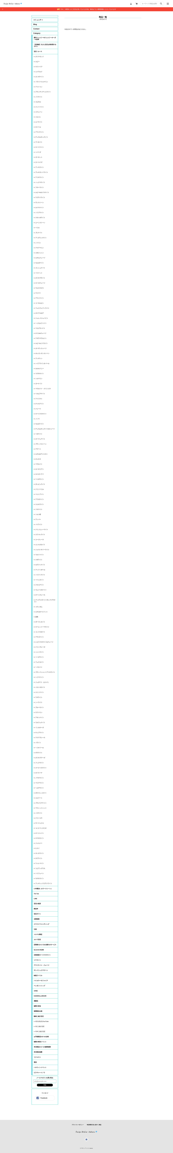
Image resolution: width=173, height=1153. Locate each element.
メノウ (37, 419)
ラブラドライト (40, 197)
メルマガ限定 (38, 934)
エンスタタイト (40, 544)
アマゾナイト (39, 132)
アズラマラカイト (41, 338)
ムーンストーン (40, 222)
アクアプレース (40, 737)
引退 (35, 929)
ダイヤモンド (39, 56)
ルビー (37, 61)
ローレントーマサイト (42, 627)
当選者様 (36, 919)
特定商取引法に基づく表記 (94, 1124)
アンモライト (39, 167)
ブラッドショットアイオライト (45, 672)
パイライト (38, 524)
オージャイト (39, 833)
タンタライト (39, 853)
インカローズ (39, 727)
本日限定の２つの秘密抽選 (42, 1047)
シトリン (38, 242)
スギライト (38, 559)
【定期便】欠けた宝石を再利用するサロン (45, 45)
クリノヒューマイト (41, 529)
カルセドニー (39, 368)
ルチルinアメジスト (41, 454)
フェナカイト (39, 662)
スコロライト (39, 504)
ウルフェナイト (40, 722)
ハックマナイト (40, 182)
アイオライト (39, 177)
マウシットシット (41, 808)
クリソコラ (38, 818)
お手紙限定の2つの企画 (41, 1036)
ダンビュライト (40, 484)
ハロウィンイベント (40, 1067)
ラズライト (38, 697)
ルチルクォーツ (40, 258)
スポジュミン (39, 253)
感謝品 (36, 1001)
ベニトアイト (39, 494)
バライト (38, 742)
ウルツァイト (39, 554)
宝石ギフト (37, 914)
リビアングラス (40, 868)
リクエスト (37, 1057)
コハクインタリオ (41, 828)
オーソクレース (40, 595)
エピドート (38, 798)
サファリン (38, 712)
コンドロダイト (40, 632)
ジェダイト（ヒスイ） (42, 682)
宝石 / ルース (38, 51)
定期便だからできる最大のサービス (45, 944)
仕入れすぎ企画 (39, 950)
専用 (35, 1062)
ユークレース (39, 539)
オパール (38, 127)
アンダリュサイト (41, 237)
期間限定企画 (38, 1011)
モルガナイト (39, 263)
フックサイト (39, 763)
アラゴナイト (39, 637)
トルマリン (38, 378)
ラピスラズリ (39, 288)
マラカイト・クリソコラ (43, 388)
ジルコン (38, 117)
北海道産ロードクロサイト (42, 955)
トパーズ (38, 152)
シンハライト (39, 652)
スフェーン (38, 112)
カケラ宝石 (37, 939)
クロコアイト (39, 585)
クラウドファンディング (41, 924)
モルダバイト (39, 424)
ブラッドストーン (41, 444)
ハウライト (38, 813)
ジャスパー (38, 843)
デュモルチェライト (41, 137)
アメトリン (38, 87)
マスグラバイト (40, 328)
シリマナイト (39, 677)
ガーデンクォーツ (41, 348)
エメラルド (38, 71)
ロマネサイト (39, 838)
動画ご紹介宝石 (39, 1016)
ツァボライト (39, 479)
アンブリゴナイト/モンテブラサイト (44, 601)
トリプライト (39, 212)
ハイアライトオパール (42, 363)
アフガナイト (39, 499)
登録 (44, 1085)
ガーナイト (38, 383)
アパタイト (38, 142)
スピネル (38, 102)
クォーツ (38, 409)
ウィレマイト (39, 863)
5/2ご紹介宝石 (39, 1026)
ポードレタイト (40, 622)
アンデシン (38, 358)
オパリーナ (38, 773)
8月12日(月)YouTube (42, 1021)
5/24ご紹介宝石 (40, 1031)
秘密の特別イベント (40, 1042)
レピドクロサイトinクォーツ (44, 642)
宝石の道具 (37, 903)
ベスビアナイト (40, 393)
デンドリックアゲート (41, 970)
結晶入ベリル (38, 975)
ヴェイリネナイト (41, 590)
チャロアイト (39, 403)
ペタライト (38, 434)
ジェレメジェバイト (41, 318)
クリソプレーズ (40, 647)
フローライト (39, 187)
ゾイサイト (38, 97)
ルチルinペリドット (41, 612)
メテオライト (39, 778)
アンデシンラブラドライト (43, 883)
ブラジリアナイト (41, 803)
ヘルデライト (39, 788)
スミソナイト (39, 692)
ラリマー (38, 293)
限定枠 (36, 909)
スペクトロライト (41, 768)
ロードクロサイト (41, 414)
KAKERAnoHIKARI (40, 996)
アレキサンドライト (41, 172)
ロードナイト (39, 147)
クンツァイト (39, 107)
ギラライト (38, 752)
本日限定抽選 (38, 1052)
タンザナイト (39, 76)
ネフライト (38, 858)
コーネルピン (39, 303)
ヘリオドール (39, 747)
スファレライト (40, 534)
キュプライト (39, 732)
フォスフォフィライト (42, 308)
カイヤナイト (39, 207)
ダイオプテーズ (40, 757)
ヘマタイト (38, 667)
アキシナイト (39, 717)
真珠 (36, 617)
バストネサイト (40, 687)
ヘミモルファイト (41, 323)
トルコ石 (38, 514)
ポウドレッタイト (41, 793)
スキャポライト (40, 217)
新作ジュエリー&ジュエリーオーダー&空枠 (45, 38)
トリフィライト (40, 575)
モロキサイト (39, 878)
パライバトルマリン (41, 82)
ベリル (37, 227)
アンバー (38, 519)
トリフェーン (39, 873)
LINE (35, 898)
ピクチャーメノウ (39, 1072)
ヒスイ (37, 848)
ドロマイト (38, 509)
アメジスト (38, 398)
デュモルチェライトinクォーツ (45, 429)
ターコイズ (38, 162)
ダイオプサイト (40, 278)
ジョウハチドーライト (42, 549)
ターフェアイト (40, 439)
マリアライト (39, 783)
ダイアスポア (39, 313)
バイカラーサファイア (41, 980)
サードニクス (39, 823)
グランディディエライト (43, 92)
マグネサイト (39, 373)
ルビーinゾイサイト (41, 343)
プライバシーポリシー (78, 1124)
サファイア (38, 66)
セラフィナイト (40, 564)
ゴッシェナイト (40, 268)
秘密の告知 (37, 1006)
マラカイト (38, 464)
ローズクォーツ (40, 283)
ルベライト (38, 122)
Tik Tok (36, 894)
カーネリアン (39, 469)
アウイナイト (39, 298)
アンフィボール (40, 570)
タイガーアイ (39, 474)
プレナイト (38, 232)
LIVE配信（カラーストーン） (43, 888)
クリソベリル (39, 489)
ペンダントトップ (39, 985)
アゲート (38, 449)
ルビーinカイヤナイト (42, 192)
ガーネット (38, 157)
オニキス (38, 459)
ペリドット (38, 273)
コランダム (38, 607)
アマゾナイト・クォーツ (41, 965)
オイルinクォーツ (40, 333)
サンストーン (39, 202)
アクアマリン (39, 248)
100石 (36, 991)
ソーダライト (39, 657)
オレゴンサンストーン (42, 353)
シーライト (38, 702)
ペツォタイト (39, 580)
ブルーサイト (39, 707)
